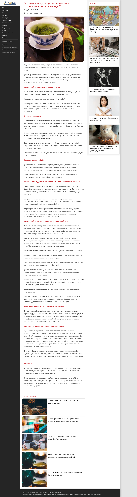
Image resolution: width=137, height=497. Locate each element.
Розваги (4, 25)
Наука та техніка (7, 23)
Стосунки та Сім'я (7, 33)
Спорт (4, 30)
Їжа (3, 13)
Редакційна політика (8, 52)
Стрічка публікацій (7, 41)
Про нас (5, 45)
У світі (4, 38)
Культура (5, 18)
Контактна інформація (9, 47)
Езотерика (5, 10)
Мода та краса (6, 20)
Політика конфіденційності (11, 50)
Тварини (4, 35)
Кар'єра (4, 15)
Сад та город (6, 28)
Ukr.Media (53, 82)
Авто (3, 8)
